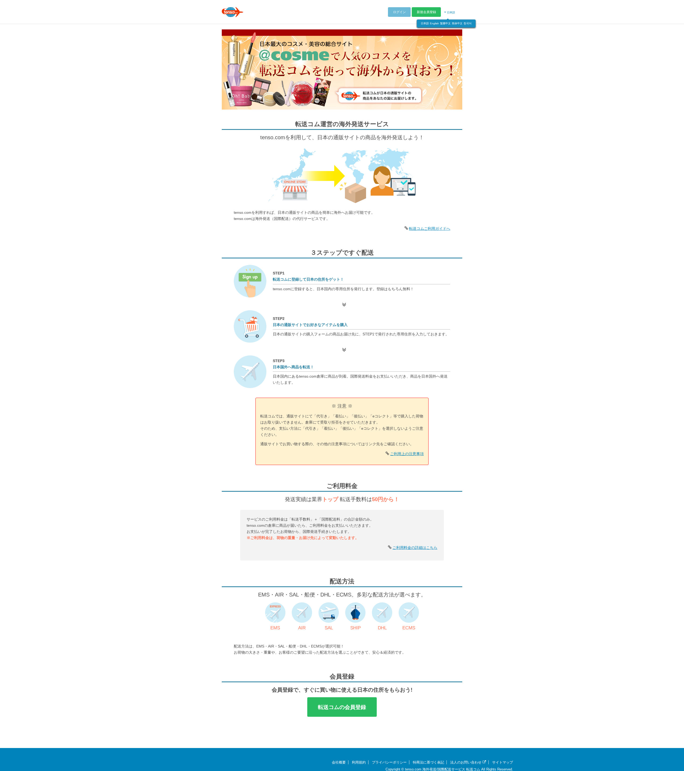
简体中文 (457, 23)
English (434, 23)
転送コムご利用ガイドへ (429, 228)
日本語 (425, 23)
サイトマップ (502, 762)
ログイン (399, 12)
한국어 (468, 23)
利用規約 (359, 762)
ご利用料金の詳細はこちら (414, 547)
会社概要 (339, 762)
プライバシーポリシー (389, 762)
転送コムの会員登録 (342, 707)
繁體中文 (445, 23)
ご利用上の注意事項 (407, 454)
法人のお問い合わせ (466, 762)
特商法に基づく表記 (428, 762)
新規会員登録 (426, 12)
